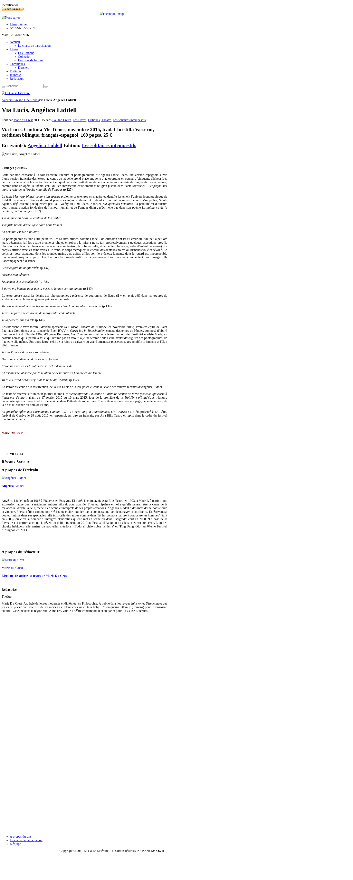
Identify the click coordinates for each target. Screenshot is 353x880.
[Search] (3, 86)
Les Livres (79, 120)
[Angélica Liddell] (14, 478)
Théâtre (106, 120)
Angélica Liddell (45, 145)
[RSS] (11, 17)
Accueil (7, 100)
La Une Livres (29, 100)
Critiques (94, 120)
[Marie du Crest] (13, 560)
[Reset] (46, 86)
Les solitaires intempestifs (129, 120)
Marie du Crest (23, 120)
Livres (16, 100)
